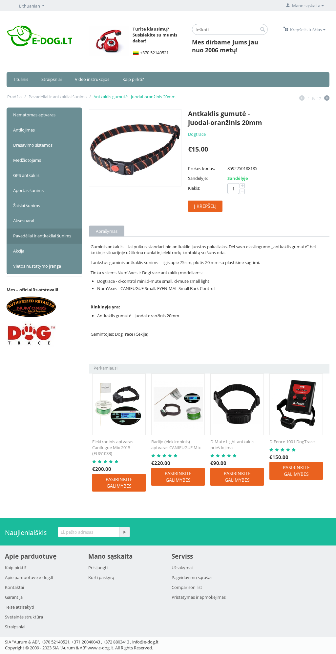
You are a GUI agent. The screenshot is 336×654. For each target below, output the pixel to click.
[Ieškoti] (263, 30)
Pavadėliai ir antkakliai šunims (58, 97)
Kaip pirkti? (133, 79)
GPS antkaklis (26, 175)
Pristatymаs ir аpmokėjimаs (199, 597)
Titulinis (20, 79)
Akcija (18, 251)
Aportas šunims (28, 190)
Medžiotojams (27, 160)
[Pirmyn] (326, 99)
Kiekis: (194, 188)
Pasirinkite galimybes (119, 482)
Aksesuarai (23, 221)
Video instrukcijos (92, 79)
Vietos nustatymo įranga (37, 266)
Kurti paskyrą (101, 577)
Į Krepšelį (205, 206)
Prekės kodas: (201, 168)
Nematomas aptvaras (34, 115)
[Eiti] (124, 532)
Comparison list (187, 587)
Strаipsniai (15, 627)
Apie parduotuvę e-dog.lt (29, 577)
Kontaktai (14, 587)
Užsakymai (182, 567)
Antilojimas (24, 130)
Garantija (14, 597)
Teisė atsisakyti (19, 607)
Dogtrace (197, 134)
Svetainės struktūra (24, 617)
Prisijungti (98, 567)
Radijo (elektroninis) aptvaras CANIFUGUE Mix (176, 444)
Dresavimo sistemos (32, 145)
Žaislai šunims (26, 205)
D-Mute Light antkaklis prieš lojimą (232, 444)
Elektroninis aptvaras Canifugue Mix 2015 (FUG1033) (112, 447)
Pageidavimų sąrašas (192, 577)
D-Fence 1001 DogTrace (292, 442)
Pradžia (14, 97)
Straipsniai (51, 79)
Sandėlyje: (198, 178)
